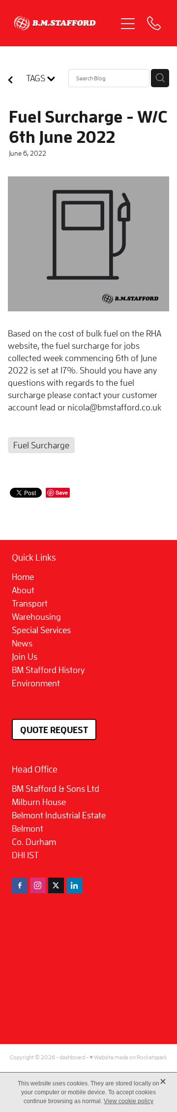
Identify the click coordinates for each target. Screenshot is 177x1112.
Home (23, 577)
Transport (30, 603)
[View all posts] (10, 80)
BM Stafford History (48, 670)
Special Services (41, 630)
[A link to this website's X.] (56, 885)
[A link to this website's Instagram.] (38, 885)
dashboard (72, 1057)
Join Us (24, 656)
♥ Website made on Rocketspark (128, 1057)
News (22, 643)
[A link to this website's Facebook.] (20, 885)
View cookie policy (128, 1101)
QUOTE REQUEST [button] (54, 729)
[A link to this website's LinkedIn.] (74, 885)
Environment (36, 683)
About (23, 590)
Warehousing (36, 616)
